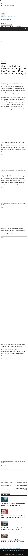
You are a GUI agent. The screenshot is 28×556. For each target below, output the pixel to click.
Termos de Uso (12, 550)
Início (2, 61)
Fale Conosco (5, 550)
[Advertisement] (14, 45)
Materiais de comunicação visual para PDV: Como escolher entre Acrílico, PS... (14, 516)
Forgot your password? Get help (8, 16)
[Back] (1, 2)
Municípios (7, 61)
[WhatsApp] (12, 79)
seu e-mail (3, 23)
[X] (5, 79)
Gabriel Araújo (5, 75)
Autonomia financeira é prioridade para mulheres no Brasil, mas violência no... (13, 541)
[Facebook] (2, 79)
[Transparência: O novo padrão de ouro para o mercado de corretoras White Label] (14, 499)
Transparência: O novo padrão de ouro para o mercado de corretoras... (13, 504)
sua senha (3, 13)
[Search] (26, 29)
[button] (2, 29)
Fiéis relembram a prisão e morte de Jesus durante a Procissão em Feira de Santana (7, 485)
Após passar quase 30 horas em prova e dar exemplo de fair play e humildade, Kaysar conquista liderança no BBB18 (21, 486)
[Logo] (8, 35)
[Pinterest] (9, 79)
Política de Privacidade (20, 550)
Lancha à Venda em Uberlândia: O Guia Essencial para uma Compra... (13, 528)
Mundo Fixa (14, 552)
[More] (15, 79)
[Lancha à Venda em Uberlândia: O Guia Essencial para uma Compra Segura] (14, 523)
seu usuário (4, 9)
